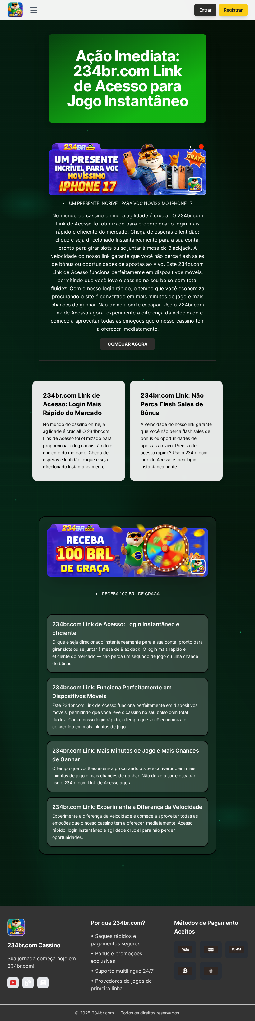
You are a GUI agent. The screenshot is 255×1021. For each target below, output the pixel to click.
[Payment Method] (211, 971)
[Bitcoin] (185, 971)
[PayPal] (236, 949)
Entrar (205, 9)
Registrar (233, 9)
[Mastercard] (211, 949)
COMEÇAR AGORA (127, 344)
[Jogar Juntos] (28, 982)
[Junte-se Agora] (13, 982)
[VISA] (185, 949)
